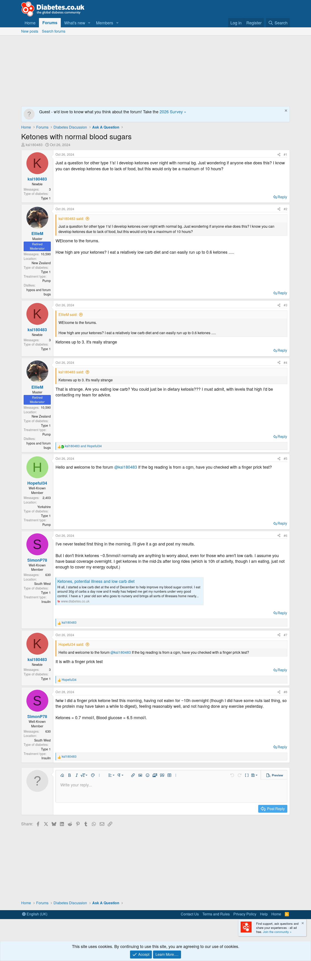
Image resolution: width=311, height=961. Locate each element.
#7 (285, 635)
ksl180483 (34, 144)
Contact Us (190, 914)
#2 (285, 209)
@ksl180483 (125, 467)
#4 (285, 362)
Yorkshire (44, 506)
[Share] (279, 155)
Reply (282, 196)
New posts (29, 31)
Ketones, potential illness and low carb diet (96, 581)
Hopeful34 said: (71, 644)
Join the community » (277, 932)
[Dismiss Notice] (285, 111)
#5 (285, 458)
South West (42, 583)
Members (104, 23)
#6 (285, 535)
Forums (49, 23)
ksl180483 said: (71, 218)
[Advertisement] (155, 70)
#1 (285, 154)
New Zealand (41, 263)
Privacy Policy (244, 914)
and (83, 446)
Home (30, 23)
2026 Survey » (173, 111)
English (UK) (36, 914)
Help (264, 914)
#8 (285, 692)
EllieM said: (68, 314)
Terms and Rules (216, 914)
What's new (74, 23)
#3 (285, 305)
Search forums (53, 31)
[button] (89, 22)
